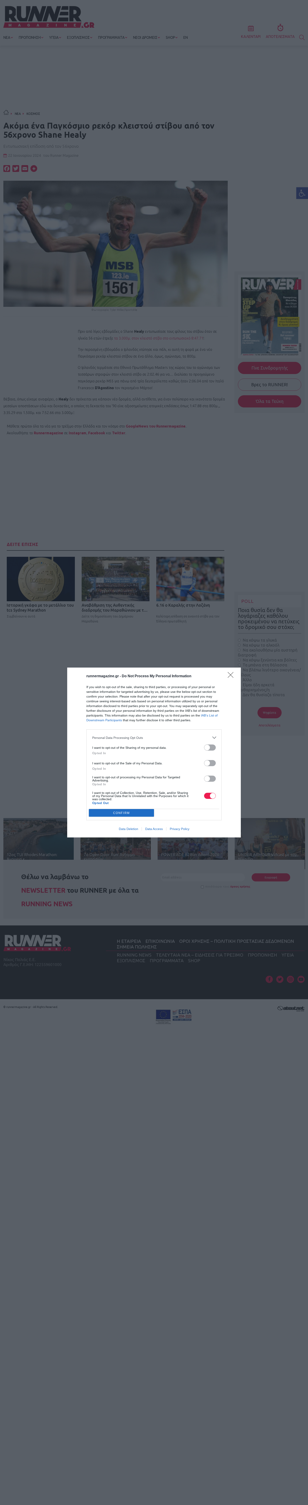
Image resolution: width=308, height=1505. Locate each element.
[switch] (210, 747)
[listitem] (154, 737)
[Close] (232, 676)
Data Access (154, 829)
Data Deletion (128, 829)
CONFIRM (121, 813)
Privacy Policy (179, 829)
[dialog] (154, 752)
